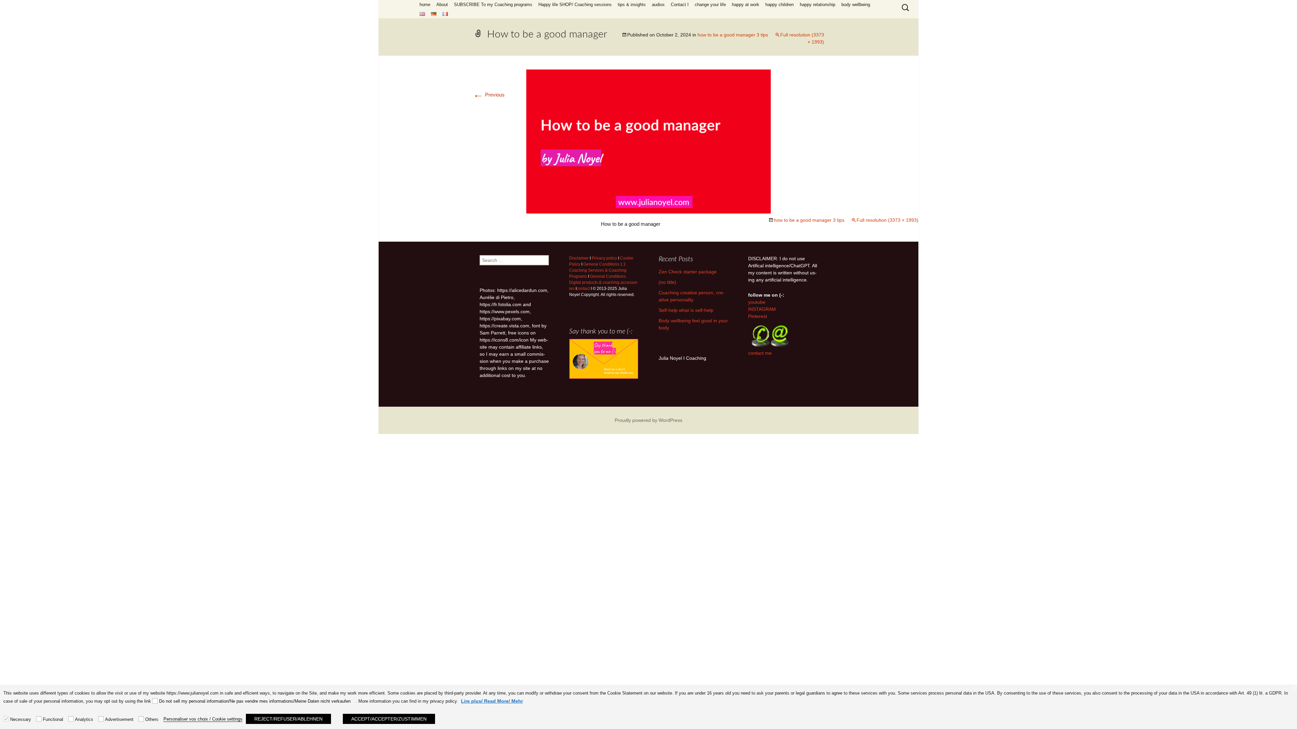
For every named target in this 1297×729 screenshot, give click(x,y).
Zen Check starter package (688, 271)
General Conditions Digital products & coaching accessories (603, 282)
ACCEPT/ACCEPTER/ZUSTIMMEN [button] (389, 719)
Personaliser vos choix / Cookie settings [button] (203, 719)
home (424, 4)
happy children (779, 4)
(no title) (667, 282)
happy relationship (817, 4)
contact (583, 288)
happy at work (745, 4)
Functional (53, 719)
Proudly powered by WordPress (648, 420)
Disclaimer (579, 258)
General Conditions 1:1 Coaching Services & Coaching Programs (598, 270)
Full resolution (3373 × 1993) (887, 220)
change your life (710, 4)
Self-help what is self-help (686, 310)
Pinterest (757, 316)
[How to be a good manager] (648, 141)
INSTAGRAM (762, 309)
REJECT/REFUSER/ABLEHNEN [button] (288, 719)
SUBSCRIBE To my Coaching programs (493, 4)
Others (151, 719)
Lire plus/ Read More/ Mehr (492, 701)
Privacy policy (604, 258)
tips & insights (632, 4)
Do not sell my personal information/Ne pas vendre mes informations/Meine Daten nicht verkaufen (255, 701)
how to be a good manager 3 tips (732, 34)
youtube (756, 302)
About (442, 4)
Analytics (84, 719)
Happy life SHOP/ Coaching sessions (575, 4)
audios (658, 4)
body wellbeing (855, 4)
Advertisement (119, 719)
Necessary (20, 719)
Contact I (680, 4)
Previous (489, 95)
